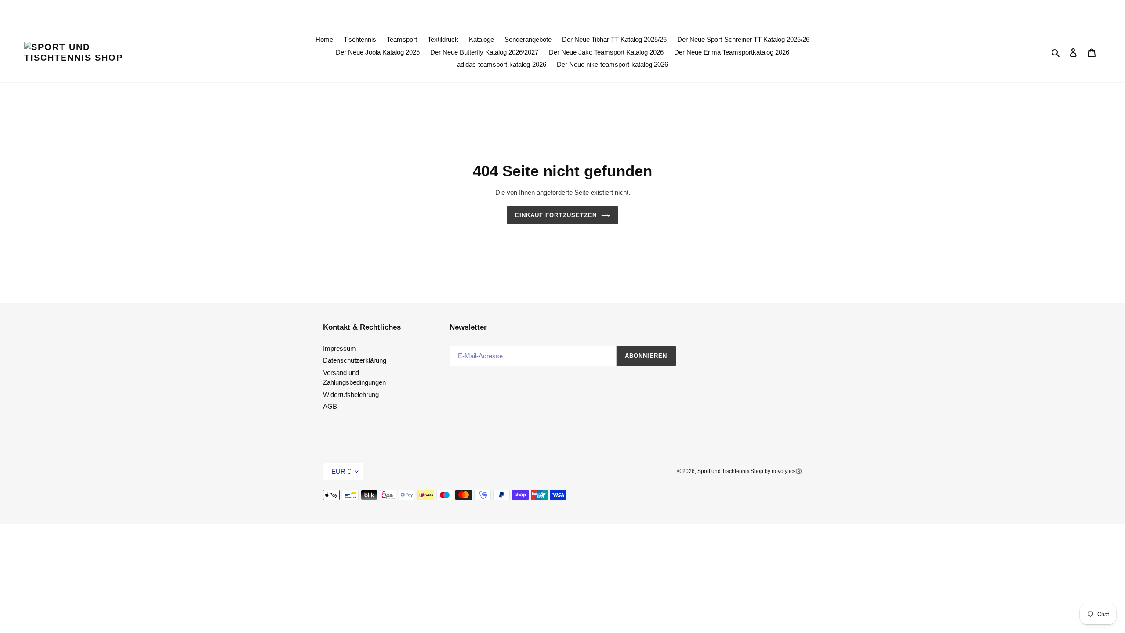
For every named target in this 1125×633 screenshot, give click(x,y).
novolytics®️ (787, 471)
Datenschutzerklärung (354, 360)
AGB (330, 406)
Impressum (339, 348)
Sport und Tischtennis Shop (731, 471)
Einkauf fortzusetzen (556, 215)
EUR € (341, 471)
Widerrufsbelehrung (351, 394)
